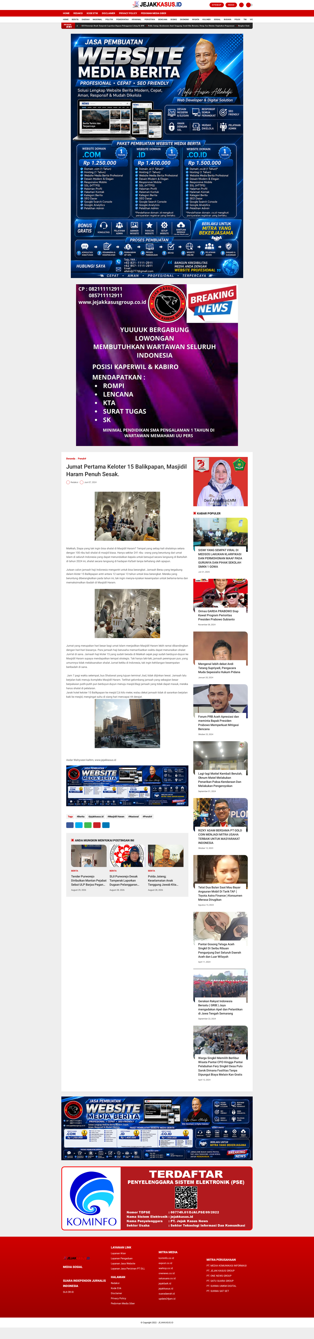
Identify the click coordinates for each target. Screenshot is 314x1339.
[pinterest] (97, 825)
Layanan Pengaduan (121, 1258)
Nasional (97, 19)
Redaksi (78, 13)
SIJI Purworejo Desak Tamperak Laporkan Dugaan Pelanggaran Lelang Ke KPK (124, 881)
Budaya (227, 19)
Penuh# (82, 458)
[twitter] (67, 5)
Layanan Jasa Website (123, 1263)
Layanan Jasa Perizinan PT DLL (128, 1268)
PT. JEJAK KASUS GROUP (221, 1270)
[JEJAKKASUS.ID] (157, 8)
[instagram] (71, 5)
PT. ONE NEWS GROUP (219, 1275)
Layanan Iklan (118, 1253)
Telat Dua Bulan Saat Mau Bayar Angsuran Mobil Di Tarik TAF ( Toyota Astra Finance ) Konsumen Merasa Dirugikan (220, 894)
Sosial (217, 19)
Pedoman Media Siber (153, 13)
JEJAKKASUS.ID (165, 1322)
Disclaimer (108, 13)
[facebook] (62, 5)
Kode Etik (92, 13)
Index (231, 5)
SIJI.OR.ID (68, 1292)
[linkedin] (106, 825)
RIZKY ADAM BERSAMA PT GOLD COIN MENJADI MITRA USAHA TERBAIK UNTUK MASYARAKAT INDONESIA (220, 837)
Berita (75, 19)
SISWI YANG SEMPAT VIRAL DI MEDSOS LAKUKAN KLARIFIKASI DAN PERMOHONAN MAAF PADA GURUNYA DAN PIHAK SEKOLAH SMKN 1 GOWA (220, 558)
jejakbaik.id (165, 1283)
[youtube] (76, 5)
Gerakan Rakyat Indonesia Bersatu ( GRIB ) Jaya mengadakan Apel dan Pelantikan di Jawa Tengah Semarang (220, 1007)
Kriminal (136, 19)
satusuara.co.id (167, 1278)
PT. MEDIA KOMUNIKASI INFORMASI (227, 1265)
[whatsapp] (88, 825)
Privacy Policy (128, 13)
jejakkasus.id (97, 816)
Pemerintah (122, 19)
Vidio (252, 19)
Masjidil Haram (116, 816)
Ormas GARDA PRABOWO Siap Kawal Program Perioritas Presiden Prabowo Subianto (218, 615)
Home (66, 13)
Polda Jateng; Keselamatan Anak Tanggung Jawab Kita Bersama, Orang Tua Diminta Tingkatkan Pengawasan (132, 26)
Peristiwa (150, 19)
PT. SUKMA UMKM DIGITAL (221, 1285)
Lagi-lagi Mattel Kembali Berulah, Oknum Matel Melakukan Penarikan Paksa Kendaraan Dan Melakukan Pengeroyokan (220, 780)
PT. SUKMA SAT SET (218, 1291)
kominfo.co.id (166, 1258)
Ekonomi (184, 19)
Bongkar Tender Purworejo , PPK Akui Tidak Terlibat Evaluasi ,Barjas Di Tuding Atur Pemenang (216, 26)
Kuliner (206, 19)
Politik (109, 19)
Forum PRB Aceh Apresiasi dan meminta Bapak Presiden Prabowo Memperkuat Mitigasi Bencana (218, 723)
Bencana (162, 19)
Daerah (85, 19)
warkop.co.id (166, 1268)
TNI (245, 19)
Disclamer (116, 1293)
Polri (237, 19)
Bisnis (174, 19)
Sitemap (216, 5)
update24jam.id (167, 1298)
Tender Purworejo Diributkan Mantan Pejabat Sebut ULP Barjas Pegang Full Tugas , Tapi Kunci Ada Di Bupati (88, 881)
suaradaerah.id (167, 1293)
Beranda (70, 458)
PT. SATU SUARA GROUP (220, 1280)
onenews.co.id (166, 1273)
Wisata (195, 19)
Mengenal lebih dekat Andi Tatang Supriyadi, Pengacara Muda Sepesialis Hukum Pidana (219, 668)
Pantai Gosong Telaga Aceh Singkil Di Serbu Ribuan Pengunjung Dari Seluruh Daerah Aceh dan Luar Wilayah (219, 950)
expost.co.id (165, 1263)
